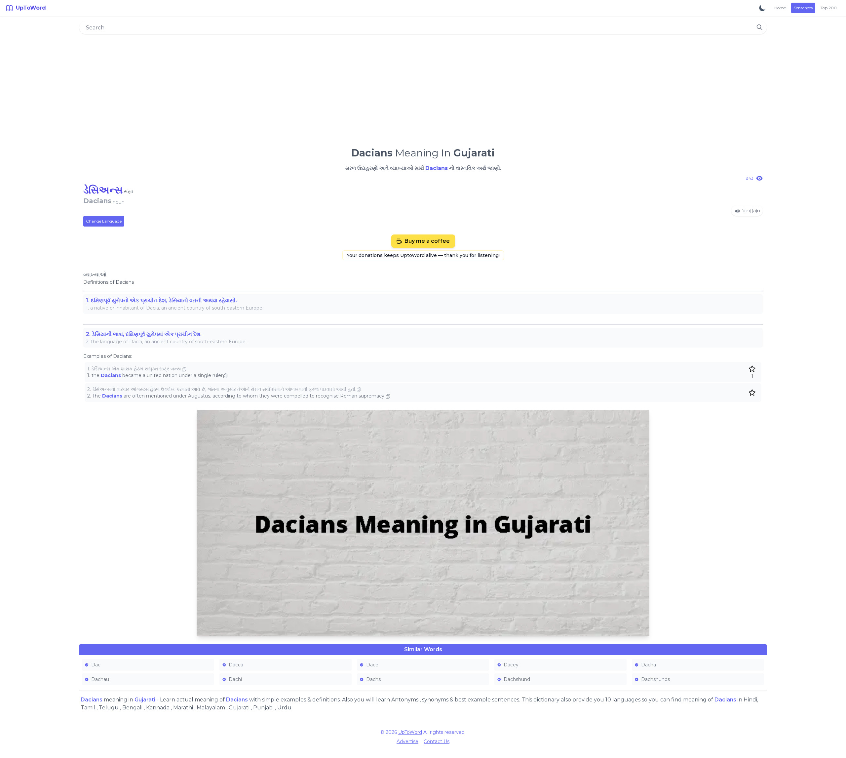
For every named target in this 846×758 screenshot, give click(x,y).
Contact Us (436, 741)
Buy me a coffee (427, 241)
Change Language (104, 221)
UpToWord (410, 732)
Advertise (407, 741)
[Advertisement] (423, 88)
